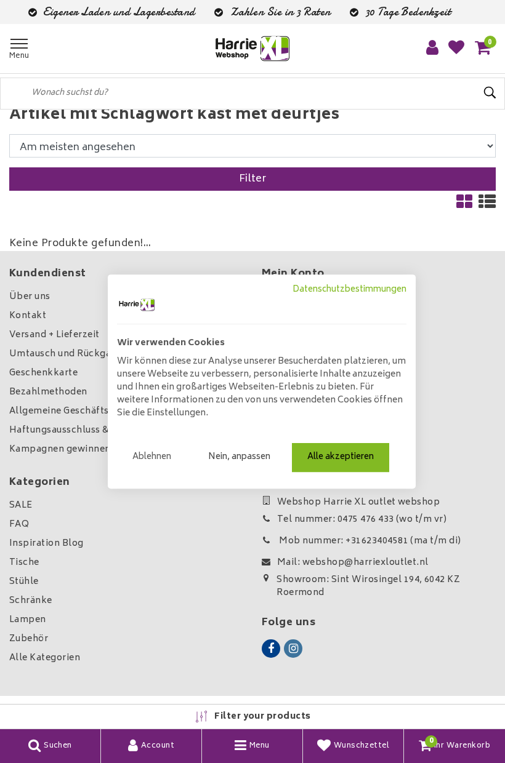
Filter (253, 179)
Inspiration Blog (46, 543)
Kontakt (27, 316)
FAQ (19, 524)
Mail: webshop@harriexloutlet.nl (353, 562)
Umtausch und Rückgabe (66, 354)
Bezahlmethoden (48, 392)
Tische (24, 562)
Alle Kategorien (44, 658)
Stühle (24, 581)
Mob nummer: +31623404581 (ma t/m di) (369, 541)
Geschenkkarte (43, 373)
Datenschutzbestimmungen (349, 289)
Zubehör (28, 639)
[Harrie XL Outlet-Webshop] (252, 49)
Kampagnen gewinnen (60, 449)
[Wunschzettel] (456, 48)
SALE (21, 505)
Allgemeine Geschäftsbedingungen (89, 411)
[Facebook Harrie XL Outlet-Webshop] (271, 648)
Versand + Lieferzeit (54, 335)
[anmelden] (432, 48)
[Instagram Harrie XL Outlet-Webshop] (293, 648)
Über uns (29, 297)
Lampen (27, 620)
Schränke (30, 601)
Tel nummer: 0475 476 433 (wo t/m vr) (361, 519)
